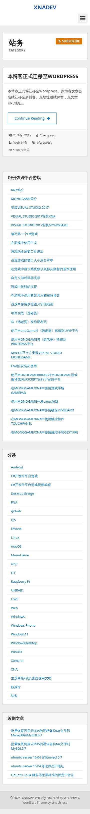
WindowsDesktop (24, 643)
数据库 (16, 687)
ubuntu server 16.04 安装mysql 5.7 (36, 757)
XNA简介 (17, 190)
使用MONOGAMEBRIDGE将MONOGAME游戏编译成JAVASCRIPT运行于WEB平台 (44, 377)
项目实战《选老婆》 (25, 313)
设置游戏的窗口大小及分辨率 (32, 260)
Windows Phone (23, 625)
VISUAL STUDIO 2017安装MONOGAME (39, 225)
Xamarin (17, 660)
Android (17, 467)
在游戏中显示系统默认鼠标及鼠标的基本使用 (43, 269)
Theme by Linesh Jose (52, 802)
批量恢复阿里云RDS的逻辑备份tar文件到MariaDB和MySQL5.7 (40, 732)
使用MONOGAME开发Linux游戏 (34, 401)
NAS (14, 564)
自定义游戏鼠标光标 (25, 278)
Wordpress (44, 142)
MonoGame (20, 555)
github (16, 511)
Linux (15, 537)
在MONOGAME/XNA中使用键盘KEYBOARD (42, 410)
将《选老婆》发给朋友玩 (29, 321)
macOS (16, 546)
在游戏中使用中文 (24, 242)
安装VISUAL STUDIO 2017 (30, 207)
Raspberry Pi (20, 581)
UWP (14, 599)
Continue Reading (35, 118)
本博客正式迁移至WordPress (43, 76)
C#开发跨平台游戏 (24, 476)
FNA (14, 502)
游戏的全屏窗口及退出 (27, 251)
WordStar (28, 802)
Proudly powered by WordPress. (57, 798)
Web (17, 142)
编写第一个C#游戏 (24, 234)
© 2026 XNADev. (22, 798)
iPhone (16, 528)
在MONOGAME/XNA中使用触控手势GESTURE (44, 432)
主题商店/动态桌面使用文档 (31, 678)
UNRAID (17, 590)
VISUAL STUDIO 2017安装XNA (33, 216)
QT (13, 572)
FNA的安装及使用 (24, 366)
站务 (24, 142)
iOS (13, 520)
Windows (18, 616)
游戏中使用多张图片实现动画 (32, 304)
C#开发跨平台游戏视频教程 (31, 484)
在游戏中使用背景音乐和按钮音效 (35, 295)
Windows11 (19, 634)
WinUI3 (16, 651)
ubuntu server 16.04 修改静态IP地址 (37, 766)
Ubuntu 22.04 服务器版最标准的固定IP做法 (42, 775)
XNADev (45, 7)
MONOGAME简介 (24, 198)
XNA (14, 669)
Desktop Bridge (22, 493)
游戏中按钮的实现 (24, 286)
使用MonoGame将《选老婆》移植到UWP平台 (44, 330)
